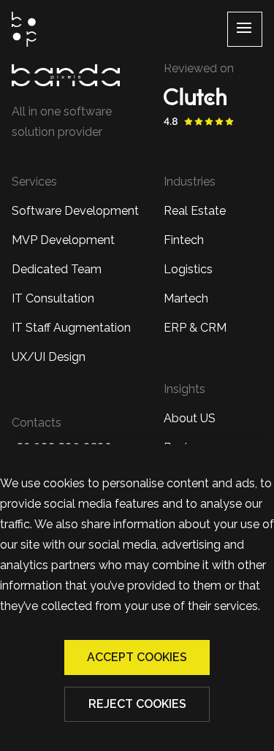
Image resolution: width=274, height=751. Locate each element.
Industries (190, 181)
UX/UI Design (48, 357)
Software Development (75, 211)
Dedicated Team (57, 269)
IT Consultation (53, 298)
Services (34, 181)
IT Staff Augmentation (71, 328)
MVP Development (63, 240)
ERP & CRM (195, 328)
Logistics (188, 269)
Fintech (184, 240)
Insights (184, 389)
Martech (186, 298)
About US (190, 418)
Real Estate (195, 211)
